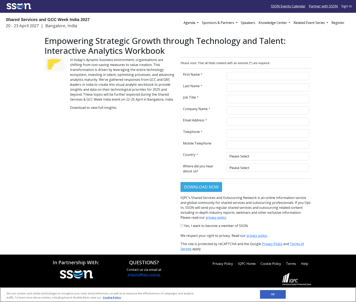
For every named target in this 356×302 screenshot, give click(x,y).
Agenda (190, 22)
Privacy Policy (272, 244)
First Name (193, 74)
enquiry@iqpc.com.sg (144, 274)
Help (304, 263)
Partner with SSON (323, 6)
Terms (291, 263)
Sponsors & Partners (218, 22)
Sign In (346, 6)
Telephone (193, 131)
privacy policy (216, 217)
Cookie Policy (271, 263)
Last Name (192, 86)
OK (273, 294)
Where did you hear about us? (198, 168)
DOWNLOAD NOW (201, 187)
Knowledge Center (273, 22)
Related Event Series (310, 22)
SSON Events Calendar (288, 6)
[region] (178, 294)
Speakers (248, 22)
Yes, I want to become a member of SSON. (215, 225)
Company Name (196, 109)
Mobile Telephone (197, 143)
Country (190, 154)
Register (337, 22)
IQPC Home (247, 263)
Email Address (195, 120)
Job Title (191, 97)
